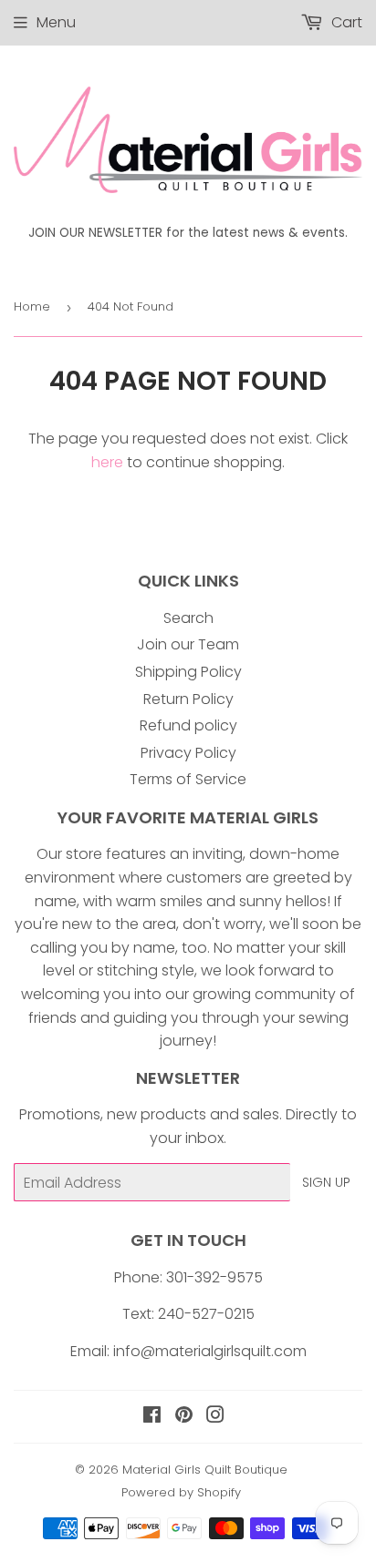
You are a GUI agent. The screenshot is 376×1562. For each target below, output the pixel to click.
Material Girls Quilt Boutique (204, 1469)
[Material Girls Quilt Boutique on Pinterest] (183, 1416)
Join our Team (188, 644)
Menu (56, 22)
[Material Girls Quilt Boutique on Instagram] (215, 1416)
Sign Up (326, 1182)
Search (188, 617)
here (107, 462)
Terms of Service (188, 779)
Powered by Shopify (181, 1492)
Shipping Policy (188, 671)
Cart (345, 22)
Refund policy (188, 725)
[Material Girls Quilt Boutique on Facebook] (152, 1416)
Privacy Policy (188, 752)
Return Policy (188, 699)
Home (32, 306)
